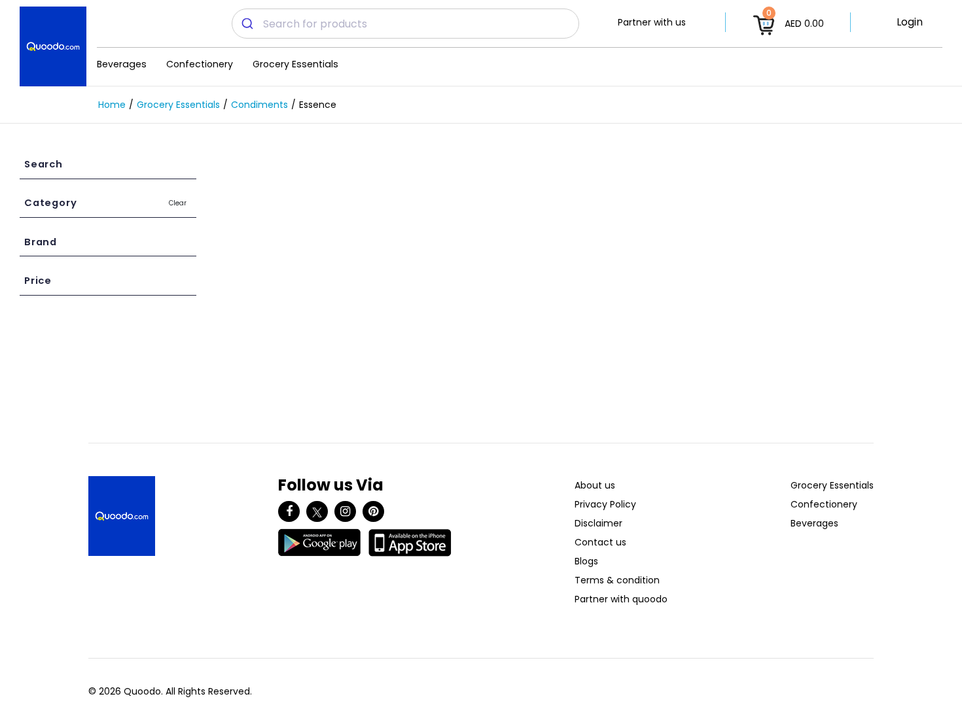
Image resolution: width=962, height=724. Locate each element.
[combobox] (405, 24)
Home (112, 104)
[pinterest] (373, 511)
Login (910, 21)
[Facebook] (289, 511)
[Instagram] (345, 511)
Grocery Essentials (295, 64)
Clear (178, 203)
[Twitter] (317, 511)
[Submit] (247, 23)
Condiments (259, 104)
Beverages (122, 64)
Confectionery (199, 64)
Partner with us (652, 22)
